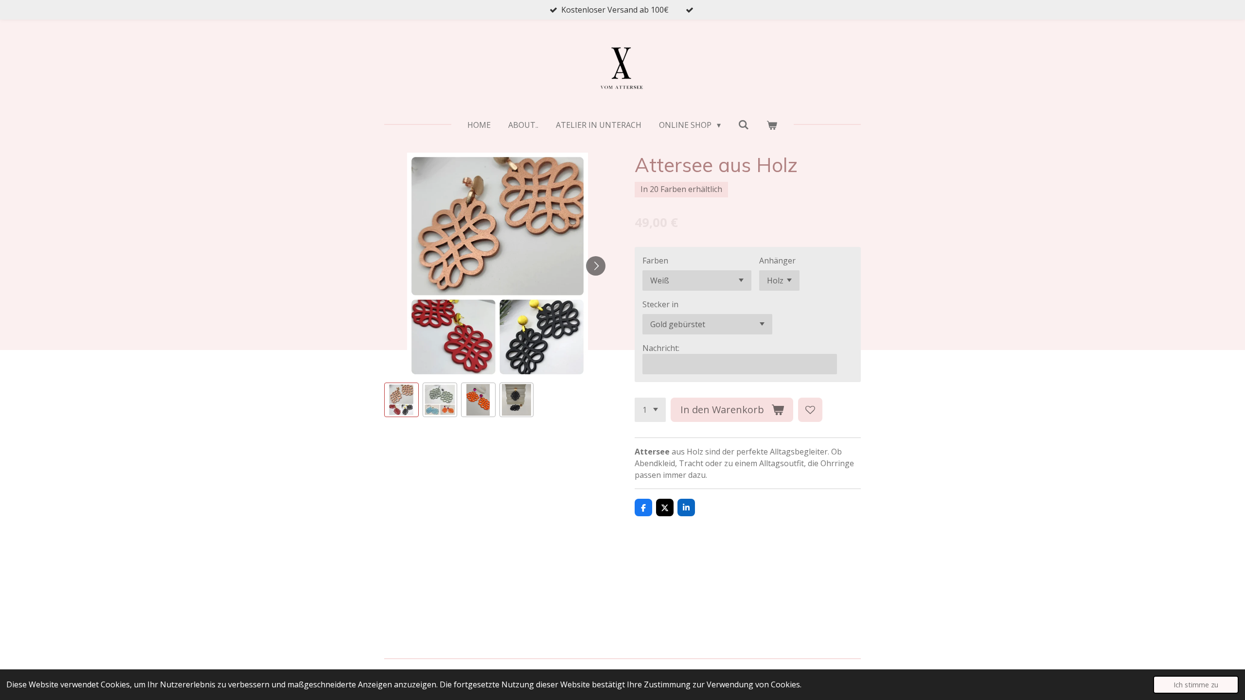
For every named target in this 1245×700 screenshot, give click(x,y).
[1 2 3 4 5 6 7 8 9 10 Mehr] (650, 410)
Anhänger (777, 260)
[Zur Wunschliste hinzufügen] (810, 410)
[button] (401, 400)
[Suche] (743, 124)
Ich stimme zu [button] (1196, 684)
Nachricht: (660, 348)
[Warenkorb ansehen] (771, 125)
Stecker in (660, 304)
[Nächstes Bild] (595, 266)
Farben (655, 260)
